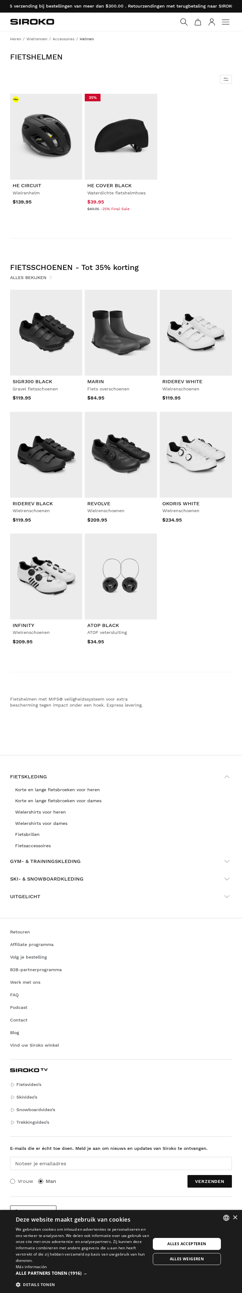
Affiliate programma (32, 944)
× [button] (235, 1217)
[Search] (184, 22)
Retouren (20, 931)
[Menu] (225, 22)
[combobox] (226, 1218)
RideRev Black (33, 504)
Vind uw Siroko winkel (34, 1045)
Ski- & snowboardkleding (47, 879)
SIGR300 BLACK (32, 381)
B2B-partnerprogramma (36, 969)
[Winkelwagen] (198, 22)
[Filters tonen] (226, 79)
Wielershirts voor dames (41, 823)
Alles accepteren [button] (186, 1243)
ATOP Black (103, 625)
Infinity (23, 625)
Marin (95, 381)
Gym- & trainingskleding (45, 861)
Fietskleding (28, 777)
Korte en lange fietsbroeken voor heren (57, 789)
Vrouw (25, 1181)
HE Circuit (27, 185)
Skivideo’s (26, 1097)
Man (51, 1181)
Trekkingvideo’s (32, 1122)
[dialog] (121, 1251)
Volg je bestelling (28, 957)
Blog (14, 1032)
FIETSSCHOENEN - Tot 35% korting (74, 267)
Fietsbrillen (27, 834)
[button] (83, 1273)
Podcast (18, 1007)
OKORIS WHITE (180, 504)
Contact (18, 1019)
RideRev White (182, 381)
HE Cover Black (109, 185)
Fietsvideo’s (28, 1084)
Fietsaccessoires (33, 845)
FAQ (14, 994)
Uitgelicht (25, 896)
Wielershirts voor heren (40, 811)
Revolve (98, 504)
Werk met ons (25, 982)
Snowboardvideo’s (35, 1109)
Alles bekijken (28, 277)
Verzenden (209, 1181)
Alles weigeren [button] (187, 1259)
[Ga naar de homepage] (32, 22)
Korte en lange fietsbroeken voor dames (58, 800)
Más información (31, 1266)
